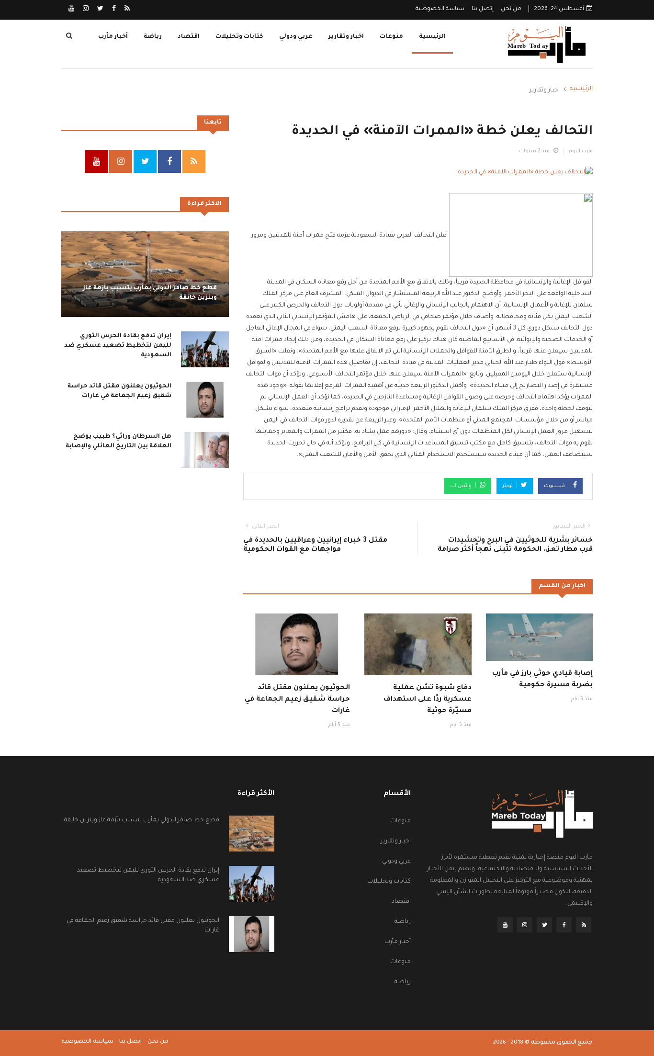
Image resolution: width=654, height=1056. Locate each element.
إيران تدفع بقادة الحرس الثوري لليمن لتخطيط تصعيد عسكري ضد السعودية (117, 346)
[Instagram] (85, 9)
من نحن (511, 9)
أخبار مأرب (113, 37)
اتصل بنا (130, 1042)
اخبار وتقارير (346, 37)
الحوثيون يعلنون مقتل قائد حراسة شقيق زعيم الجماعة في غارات (297, 699)
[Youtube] (71, 9)
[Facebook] (113, 9)
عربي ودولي (296, 37)
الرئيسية (432, 37)
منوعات (391, 37)
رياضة (153, 37)
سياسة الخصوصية (440, 9)
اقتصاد (189, 37)
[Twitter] (99, 9)
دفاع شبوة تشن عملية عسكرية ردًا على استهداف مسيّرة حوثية (427, 699)
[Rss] (126, 9)
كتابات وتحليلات (239, 37)
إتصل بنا (483, 9)
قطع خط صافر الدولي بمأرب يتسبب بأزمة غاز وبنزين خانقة (141, 820)
